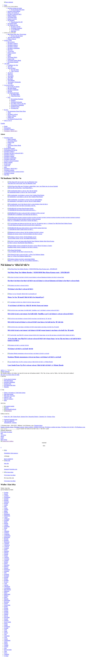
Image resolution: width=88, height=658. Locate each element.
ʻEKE (9, 113)
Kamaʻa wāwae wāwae (7, 427)
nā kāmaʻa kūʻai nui (39, 427)
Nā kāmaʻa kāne (8, 137)
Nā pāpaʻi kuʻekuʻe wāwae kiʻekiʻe (13, 153)
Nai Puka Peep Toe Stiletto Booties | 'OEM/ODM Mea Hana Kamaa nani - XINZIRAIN (39, 272)
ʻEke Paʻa (10, 74)
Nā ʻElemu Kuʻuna (13, 25)
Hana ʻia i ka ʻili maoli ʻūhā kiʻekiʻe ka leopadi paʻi (26, 297)
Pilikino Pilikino (12, 16)
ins (8, 407)
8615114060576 (8, 459)
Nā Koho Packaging (16, 102)
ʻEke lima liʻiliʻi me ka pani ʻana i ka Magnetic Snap (22, 183)
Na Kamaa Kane (12, 17)
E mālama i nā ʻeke (13, 65)
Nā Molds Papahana (16, 28)
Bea (2, 433)
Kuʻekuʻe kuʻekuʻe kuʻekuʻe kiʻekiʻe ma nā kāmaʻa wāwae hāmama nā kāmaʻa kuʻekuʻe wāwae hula (43, 281)
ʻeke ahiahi (10, 76)
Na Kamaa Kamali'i (13, 62)
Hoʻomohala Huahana (17, 99)
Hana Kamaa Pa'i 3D (17, 22)
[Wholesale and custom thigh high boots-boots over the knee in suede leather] (33, 327)
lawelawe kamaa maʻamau (15, 8)
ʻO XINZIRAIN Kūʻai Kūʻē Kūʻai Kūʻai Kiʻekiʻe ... (22, 210)
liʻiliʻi (2, 438)
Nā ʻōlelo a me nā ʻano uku (18, 103)
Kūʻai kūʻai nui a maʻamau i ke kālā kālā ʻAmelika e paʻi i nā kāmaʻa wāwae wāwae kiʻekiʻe (40, 314)
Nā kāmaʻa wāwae (13, 114)
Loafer (9, 54)
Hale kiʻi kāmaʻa (8, 399)
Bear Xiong (4, 439)
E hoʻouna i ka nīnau (6, 432)
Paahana (13, 100)
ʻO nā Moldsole (15, 29)
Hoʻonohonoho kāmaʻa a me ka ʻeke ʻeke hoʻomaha (22, 192)
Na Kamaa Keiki (12, 23)
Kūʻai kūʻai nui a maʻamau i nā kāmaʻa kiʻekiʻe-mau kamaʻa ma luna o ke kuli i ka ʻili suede (41, 330)
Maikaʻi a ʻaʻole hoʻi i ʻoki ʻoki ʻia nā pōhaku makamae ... (23, 260)
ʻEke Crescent (15, 71)
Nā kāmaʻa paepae (13, 46)
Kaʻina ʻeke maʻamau (17, 36)
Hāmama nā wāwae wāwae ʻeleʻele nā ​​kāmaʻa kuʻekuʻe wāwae (25, 234)
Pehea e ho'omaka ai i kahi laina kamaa (14, 392)
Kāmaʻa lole (11, 59)
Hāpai (2, 436)
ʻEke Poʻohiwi (11, 68)
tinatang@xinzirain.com (10, 419)
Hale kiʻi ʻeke (8, 397)
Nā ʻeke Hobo (15, 69)
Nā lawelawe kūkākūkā (17, 105)
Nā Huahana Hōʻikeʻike (10, 150)
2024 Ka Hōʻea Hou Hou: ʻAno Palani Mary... (20, 188)
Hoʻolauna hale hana (13, 93)
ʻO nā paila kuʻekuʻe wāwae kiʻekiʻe (14, 171)
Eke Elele (10, 79)
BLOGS (6, 109)
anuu (5, 167)
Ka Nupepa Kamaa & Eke (15, 119)
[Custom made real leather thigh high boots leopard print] (22, 293)
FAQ (9, 97)
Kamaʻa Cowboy (12, 19)
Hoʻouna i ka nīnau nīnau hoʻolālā (10, 374)
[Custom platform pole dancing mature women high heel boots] (18, 285)
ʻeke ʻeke (10, 66)
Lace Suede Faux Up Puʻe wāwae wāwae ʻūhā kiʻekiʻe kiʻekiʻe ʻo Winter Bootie (35, 365)
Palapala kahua (38, 425)
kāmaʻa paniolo (12, 52)
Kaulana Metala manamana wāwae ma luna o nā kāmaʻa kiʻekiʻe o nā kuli (34, 357)
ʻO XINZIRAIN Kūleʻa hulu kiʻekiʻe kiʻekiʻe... (20, 229)
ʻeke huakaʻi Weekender (14, 82)
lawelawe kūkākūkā (13, 89)
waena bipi (7, 165)
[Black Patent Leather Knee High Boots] (18, 345)
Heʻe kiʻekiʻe (11, 42)
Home (5, 5)
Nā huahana (7, 128)
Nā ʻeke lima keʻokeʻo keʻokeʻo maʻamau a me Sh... (22, 205)
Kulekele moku (15, 106)
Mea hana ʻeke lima (9, 395)
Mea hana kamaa (8, 394)
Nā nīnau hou (14, 108)
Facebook (13, 409)
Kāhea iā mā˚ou (8, 120)
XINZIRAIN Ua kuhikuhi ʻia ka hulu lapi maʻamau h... (23, 214)
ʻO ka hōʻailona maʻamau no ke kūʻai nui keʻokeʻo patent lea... (25, 225)
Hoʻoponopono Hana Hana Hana (17, 111)
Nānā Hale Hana (15, 96)
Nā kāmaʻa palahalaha (14, 48)
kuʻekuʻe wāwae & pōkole (11, 161)
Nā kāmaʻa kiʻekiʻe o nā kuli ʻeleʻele (20, 349)
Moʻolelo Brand (12, 88)
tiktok (10, 411)
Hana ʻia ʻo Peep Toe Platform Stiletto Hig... (20, 256)
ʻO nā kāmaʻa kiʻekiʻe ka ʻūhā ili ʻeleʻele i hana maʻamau (28, 305)
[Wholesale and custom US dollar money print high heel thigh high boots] (33, 310)
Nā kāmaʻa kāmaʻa (13, 43)
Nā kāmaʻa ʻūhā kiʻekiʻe (10, 131)
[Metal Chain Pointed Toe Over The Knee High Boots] (28, 353)
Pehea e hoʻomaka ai (13, 12)
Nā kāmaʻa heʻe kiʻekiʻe (67, 427)
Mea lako (13, 31)
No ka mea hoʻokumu (13, 86)
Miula (9, 56)
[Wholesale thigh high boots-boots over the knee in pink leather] (29, 318)
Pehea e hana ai (12, 39)
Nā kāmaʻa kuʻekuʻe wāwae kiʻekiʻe (20, 289)
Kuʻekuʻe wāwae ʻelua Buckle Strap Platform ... (21, 242)
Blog (5, 400)
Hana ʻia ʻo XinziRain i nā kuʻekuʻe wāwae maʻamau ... (23, 220)
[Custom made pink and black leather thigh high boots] (24, 302)
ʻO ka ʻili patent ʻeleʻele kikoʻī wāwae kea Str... (20, 251)
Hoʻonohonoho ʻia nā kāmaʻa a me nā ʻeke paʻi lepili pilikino (24, 201)
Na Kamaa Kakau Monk (14, 60)
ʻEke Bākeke (11, 80)
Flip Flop (10, 49)
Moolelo (6, 387)
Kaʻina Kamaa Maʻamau (17, 9)
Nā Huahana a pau (80, 427)
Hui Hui (10, 91)
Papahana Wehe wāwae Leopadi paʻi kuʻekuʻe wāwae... (23, 247)
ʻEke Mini (10, 77)
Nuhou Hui (11, 117)
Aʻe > (3, 370)
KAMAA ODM (8, 40)
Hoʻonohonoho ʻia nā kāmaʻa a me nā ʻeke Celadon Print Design (25, 196)
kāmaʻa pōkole (29, 427)
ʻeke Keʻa (10, 72)
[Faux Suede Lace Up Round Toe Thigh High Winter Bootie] (30, 361)
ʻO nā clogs (11, 51)
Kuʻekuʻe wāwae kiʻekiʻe (14, 14)
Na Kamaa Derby (12, 57)
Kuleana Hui (7, 383)
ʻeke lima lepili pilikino (14, 37)
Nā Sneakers (11, 20)
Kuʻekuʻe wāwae (15, 26)
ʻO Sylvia (3, 435)
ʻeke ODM (6, 63)
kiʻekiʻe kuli (7, 164)
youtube (12, 406)
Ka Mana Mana (15, 94)
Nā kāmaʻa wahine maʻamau (52, 427)
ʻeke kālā (10, 83)
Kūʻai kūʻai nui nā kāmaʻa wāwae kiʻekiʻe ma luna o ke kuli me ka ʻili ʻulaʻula (35, 322)
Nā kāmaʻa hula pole (9, 159)
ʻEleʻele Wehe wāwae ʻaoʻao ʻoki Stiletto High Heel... (22, 238)
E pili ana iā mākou (9, 85)
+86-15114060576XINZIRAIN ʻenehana (10, 421)
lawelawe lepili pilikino (14, 11)
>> (6, 370)
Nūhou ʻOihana (12, 116)
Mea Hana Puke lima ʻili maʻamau (17, 34)
